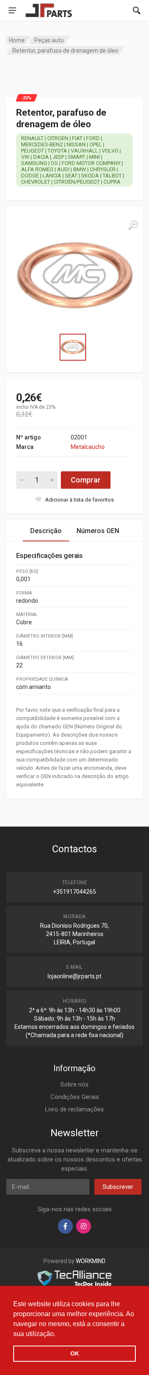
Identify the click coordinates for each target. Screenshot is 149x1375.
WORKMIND (91, 1261)
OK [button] (74, 1353)
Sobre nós (74, 1084)
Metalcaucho (88, 447)
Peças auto (49, 40)
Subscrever (118, 1187)
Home (17, 40)
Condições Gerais (74, 1097)
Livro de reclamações (74, 1109)
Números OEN (98, 531)
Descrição (46, 531)
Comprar (86, 479)
